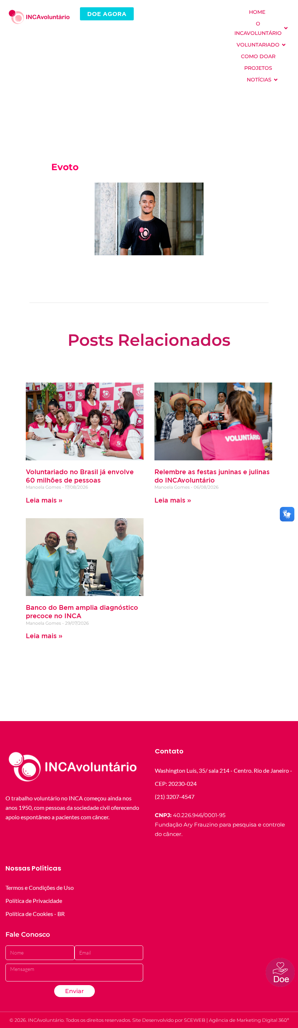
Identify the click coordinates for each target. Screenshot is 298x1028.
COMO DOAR (258, 56)
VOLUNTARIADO (258, 44)
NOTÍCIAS (259, 79)
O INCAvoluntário (258, 28)
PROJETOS (258, 68)
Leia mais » (44, 500)
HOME (257, 12)
